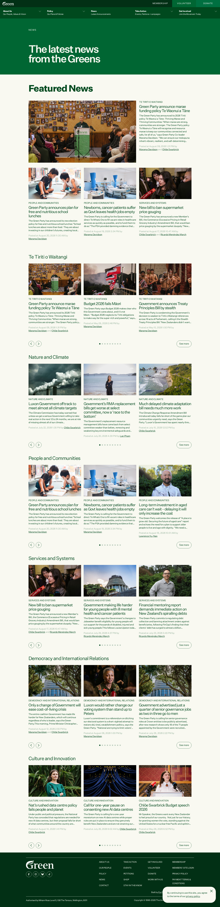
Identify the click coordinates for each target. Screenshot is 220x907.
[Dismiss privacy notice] (211, 891)
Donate (208, 4)
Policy (102, 874)
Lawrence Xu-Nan (148, 536)
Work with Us (155, 880)
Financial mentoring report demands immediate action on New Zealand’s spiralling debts (163, 609)
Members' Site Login (183, 868)
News (102, 880)
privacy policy (193, 896)
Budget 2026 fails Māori (102, 304)
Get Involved (155, 862)
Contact (104, 886)
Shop (126, 880)
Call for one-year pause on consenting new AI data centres (108, 808)
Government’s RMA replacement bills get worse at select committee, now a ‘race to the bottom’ (109, 410)
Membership (160, 4)
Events (127, 868)
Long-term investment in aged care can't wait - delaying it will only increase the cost (163, 509)
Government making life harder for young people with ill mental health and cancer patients (108, 609)
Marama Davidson (148, 149)
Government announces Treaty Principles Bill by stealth (163, 306)
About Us (104, 862)
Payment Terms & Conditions (181, 882)
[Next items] (39, 344)
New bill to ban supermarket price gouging (161, 210)
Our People (105, 868)
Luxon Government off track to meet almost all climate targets (53, 406)
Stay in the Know (132, 886)
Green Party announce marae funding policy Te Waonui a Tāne (164, 109)
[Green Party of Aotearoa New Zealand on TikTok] (49, 874)
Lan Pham (125, 436)
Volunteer (184, 4)
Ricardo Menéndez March (173, 235)
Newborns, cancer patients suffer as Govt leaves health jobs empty (110, 210)
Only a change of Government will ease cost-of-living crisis (55, 707)
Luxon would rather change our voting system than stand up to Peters (108, 709)
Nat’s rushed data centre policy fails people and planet (53, 808)
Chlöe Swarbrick (170, 149)
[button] (22, 12)
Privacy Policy (180, 874)
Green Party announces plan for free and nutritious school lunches (53, 212)
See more (184, 344)
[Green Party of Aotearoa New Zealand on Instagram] (35, 874)
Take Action (129, 862)
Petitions (128, 874)
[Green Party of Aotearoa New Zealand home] (40, 864)
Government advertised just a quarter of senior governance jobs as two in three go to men (165, 709)
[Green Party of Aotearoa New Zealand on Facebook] (29, 874)
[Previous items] (31, 344)
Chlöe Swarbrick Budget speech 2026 (164, 808)
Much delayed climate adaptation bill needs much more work (165, 406)
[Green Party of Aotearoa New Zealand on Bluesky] (42, 874)
